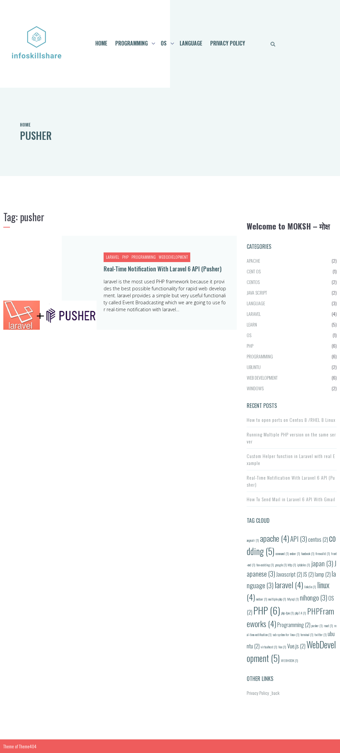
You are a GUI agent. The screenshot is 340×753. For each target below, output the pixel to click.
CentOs (253, 281)
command (282, 553)
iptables (303, 564)
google (281, 564)
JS (308, 574)
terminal (306, 634)
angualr (253, 540)
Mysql (293, 599)
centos (318, 539)
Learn (252, 324)
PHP (125, 257)
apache (274, 538)
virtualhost (269, 646)
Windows (255, 388)
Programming (131, 43)
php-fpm (287, 612)
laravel (289, 585)
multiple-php (277, 599)
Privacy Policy (227, 43)
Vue (282, 646)
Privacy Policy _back (263, 692)
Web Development (173, 257)
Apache (253, 260)
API (298, 538)
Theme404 (28, 746)
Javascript (289, 574)
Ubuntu (254, 366)
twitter (320, 634)
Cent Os (254, 271)
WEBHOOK (289, 660)
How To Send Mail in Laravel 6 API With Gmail (291, 499)
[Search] (273, 44)
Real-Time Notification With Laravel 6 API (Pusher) (162, 268)
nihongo (313, 597)
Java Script (257, 292)
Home (101, 43)
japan (322, 563)
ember (295, 553)
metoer (261, 599)
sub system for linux (286, 634)
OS (164, 43)
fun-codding (265, 564)
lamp (323, 574)
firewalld (322, 553)
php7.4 (300, 612)
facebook (307, 553)
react (328, 625)
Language (191, 43)
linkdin (310, 586)
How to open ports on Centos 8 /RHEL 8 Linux (291, 419)
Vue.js (296, 646)
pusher (317, 625)
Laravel (112, 257)
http (292, 564)
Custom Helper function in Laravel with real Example (291, 459)
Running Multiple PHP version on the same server (291, 438)
